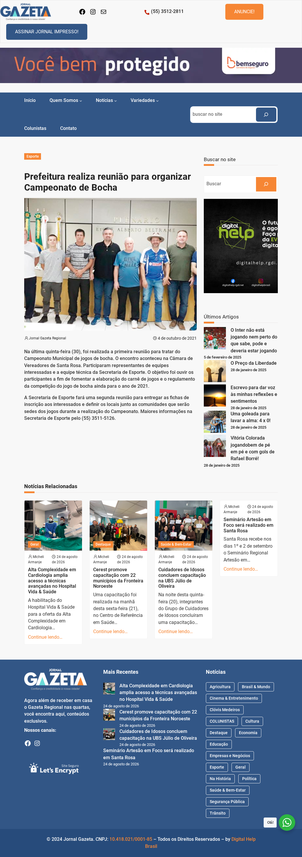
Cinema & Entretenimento (234, 698)
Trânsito (218, 813)
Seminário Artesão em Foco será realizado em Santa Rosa (248, 525)
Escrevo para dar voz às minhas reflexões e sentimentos (254, 394)
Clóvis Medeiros (225, 709)
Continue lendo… (45, 637)
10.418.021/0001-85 (130, 839)
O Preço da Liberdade (254, 363)
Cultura (252, 721)
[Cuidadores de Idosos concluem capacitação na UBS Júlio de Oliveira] (109, 735)
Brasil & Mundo (256, 686)
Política (249, 778)
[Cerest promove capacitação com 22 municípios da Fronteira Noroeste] (109, 716)
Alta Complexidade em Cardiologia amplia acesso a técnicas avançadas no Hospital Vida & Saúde (52, 581)
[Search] (266, 115)
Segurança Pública (227, 801)
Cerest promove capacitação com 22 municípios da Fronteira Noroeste (118, 578)
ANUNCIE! (244, 11)
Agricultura (220, 686)
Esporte (33, 156)
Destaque (103, 544)
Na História (220, 778)
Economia (248, 732)
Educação (219, 744)
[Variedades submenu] (157, 100)
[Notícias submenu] (115, 100)
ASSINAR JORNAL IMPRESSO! (46, 31)
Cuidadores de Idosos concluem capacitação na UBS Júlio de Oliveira (182, 578)
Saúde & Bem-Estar (176, 544)
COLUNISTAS (222, 721)
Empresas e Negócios (230, 755)
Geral (34, 544)
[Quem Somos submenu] (80, 100)
